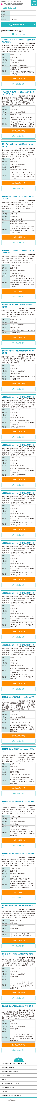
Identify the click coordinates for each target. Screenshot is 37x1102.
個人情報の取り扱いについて (10, 1083)
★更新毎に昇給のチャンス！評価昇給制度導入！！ (18, 397)
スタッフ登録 (6, 1075)
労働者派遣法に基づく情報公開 (11, 1095)
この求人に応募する (18, 78)
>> (24, 34)
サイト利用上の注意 (8, 1087)
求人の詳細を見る (18, 84)
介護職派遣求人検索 (8, 1067)
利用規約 (4, 1079)
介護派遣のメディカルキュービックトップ (14, 1063)
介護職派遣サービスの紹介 (10, 1071)
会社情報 (4, 1091)
